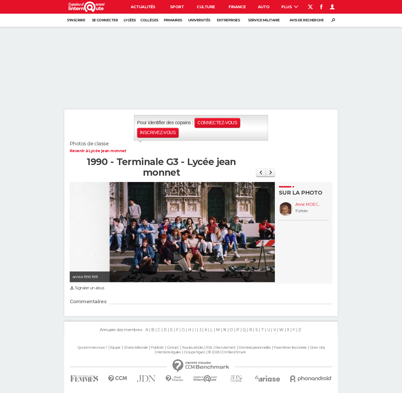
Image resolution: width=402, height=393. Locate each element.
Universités (199, 20)
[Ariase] (267, 378)
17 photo (301, 211)
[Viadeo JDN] (236, 378)
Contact (173, 347)
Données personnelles (255, 347)
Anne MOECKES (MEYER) (309, 204)
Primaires (173, 20)
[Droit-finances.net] (174, 378)
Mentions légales (168, 352)
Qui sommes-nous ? (92, 347)
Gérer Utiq (317, 347)
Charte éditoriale (136, 347)
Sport (177, 6)
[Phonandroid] (310, 378)
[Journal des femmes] (84, 378)
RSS (209, 347)
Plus (287, 6)
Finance (237, 6)
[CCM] (117, 378)
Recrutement (225, 347)
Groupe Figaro (194, 352)
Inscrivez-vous (158, 132)
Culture (206, 6)
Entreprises (228, 20)
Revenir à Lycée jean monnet (98, 150)
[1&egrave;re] (270, 173)
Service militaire (263, 20)
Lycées (130, 20)
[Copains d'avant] (205, 378)
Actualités (143, 6)
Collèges (149, 20)
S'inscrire (76, 20)
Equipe (115, 347)
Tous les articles (192, 347)
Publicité (157, 347)
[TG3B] (261, 173)
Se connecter (105, 20)
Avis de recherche (307, 20)
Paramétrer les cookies (290, 347)
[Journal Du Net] (146, 378)
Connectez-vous (217, 122)
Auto (264, 6)
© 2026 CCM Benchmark (227, 352)
